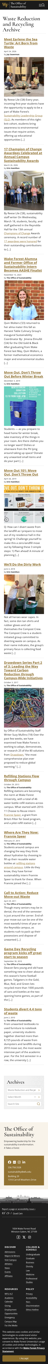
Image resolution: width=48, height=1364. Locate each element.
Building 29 (13, 1176)
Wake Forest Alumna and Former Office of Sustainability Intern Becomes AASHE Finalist (23, 264)
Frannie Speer (12, 815)
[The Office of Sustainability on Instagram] (19, 1162)
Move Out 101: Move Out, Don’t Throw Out (21, 472)
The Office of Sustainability (18, 5)
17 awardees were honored (20, 241)
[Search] (38, 1104)
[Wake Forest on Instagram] (29, 1238)
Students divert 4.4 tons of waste (23, 1011)
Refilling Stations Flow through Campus (21, 778)
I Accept (24, 1358)
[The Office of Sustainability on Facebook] (9, 1162)
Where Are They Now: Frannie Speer (21, 834)
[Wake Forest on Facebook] (18, 1238)
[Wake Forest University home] (5, 5)
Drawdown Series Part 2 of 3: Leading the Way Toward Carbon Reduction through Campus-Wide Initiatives (23, 670)
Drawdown (16, 754)
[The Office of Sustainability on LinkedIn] (23, 1162)
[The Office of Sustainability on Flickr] (14, 1162)
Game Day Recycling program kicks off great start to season (23, 953)
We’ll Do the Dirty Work (22, 564)
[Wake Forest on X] (24, 1238)
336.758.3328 (14, 1167)
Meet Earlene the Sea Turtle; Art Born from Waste (21, 43)
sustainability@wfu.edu (19, 1171)
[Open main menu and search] (42, 5)
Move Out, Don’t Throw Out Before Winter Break (23, 374)
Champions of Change (17, 233)
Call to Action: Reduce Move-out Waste (21, 894)
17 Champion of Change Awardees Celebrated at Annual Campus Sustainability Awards (23, 155)
